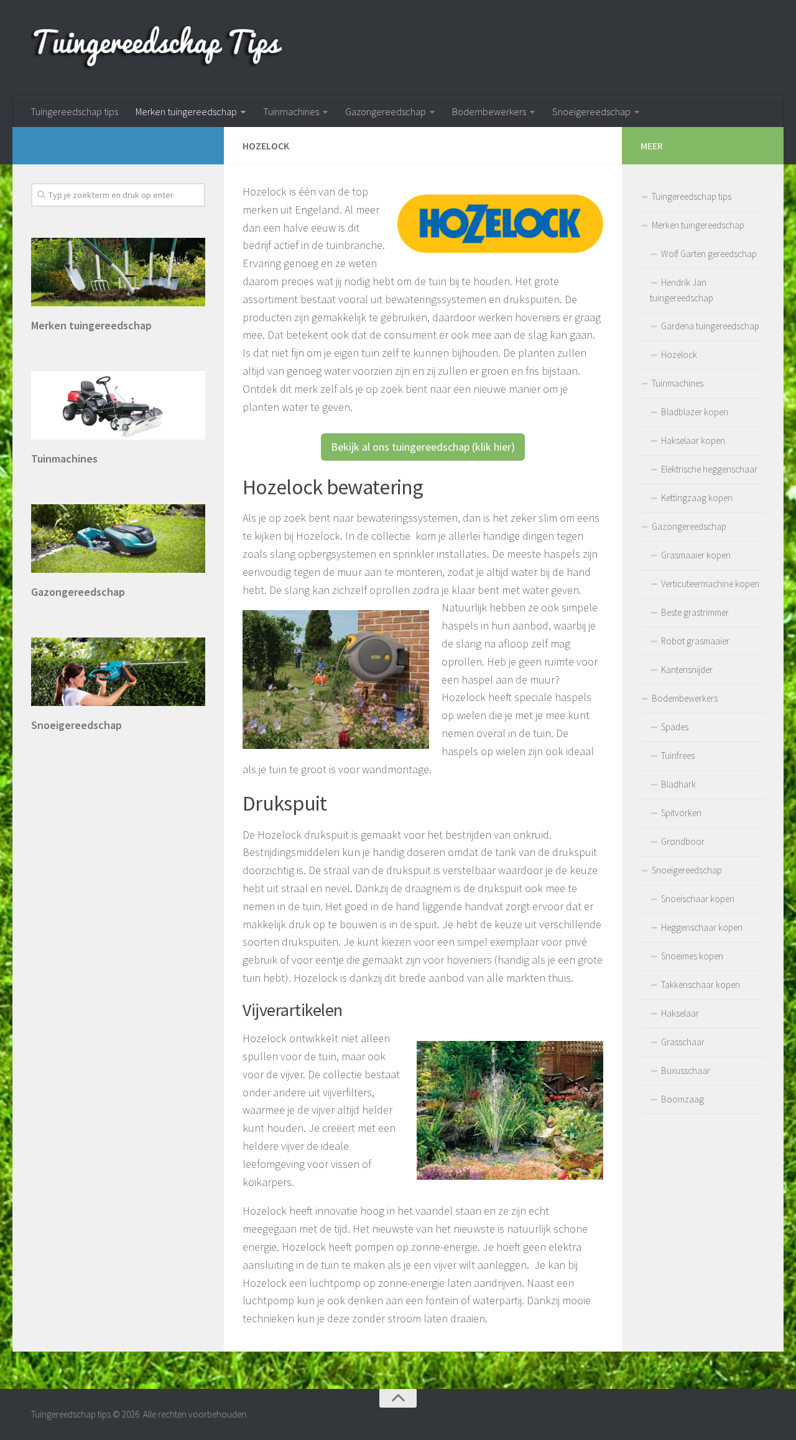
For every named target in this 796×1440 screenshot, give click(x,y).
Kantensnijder (687, 669)
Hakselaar (680, 1013)
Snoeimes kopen (692, 956)
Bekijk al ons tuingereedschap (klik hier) (423, 447)
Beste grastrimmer (695, 612)
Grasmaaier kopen (696, 555)
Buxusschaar (685, 1070)
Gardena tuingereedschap (710, 326)
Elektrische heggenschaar (709, 469)
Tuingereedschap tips (74, 111)
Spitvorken (681, 813)
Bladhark (678, 784)
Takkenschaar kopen (700, 985)
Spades (674, 727)
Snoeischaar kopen (697, 899)
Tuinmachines (291, 111)
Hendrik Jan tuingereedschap (681, 290)
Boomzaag (682, 1099)
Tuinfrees (678, 755)
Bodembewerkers (489, 111)
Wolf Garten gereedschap (709, 254)
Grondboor (683, 841)
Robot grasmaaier (695, 641)
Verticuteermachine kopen (710, 584)
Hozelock (679, 354)
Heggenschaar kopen (702, 927)
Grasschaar (683, 1042)
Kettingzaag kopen (697, 498)
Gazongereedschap (385, 111)
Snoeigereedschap (591, 111)
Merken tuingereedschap (186, 111)
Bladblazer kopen (694, 412)
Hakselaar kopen (693, 440)
